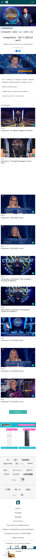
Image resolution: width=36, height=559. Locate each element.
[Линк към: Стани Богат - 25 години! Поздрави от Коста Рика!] (18, 153)
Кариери (18, 517)
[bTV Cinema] (25, 460)
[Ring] (29, 463)
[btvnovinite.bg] (17, 470)
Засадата (18, 551)
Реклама (18, 513)
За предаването (6, 32)
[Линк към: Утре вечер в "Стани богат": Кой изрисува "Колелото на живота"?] (18, 301)
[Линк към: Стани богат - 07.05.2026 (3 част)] (18, 332)
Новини (14, 32)
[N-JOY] (8, 489)
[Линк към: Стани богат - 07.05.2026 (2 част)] (18, 363)
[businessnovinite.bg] (29, 470)
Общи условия (18, 538)
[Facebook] (10, 546)
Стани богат (7, 28)
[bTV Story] (19, 463)
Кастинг (26, 32)
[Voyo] (6, 474)
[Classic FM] (14, 495)
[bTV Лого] (18, 502)
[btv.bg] (8, 460)
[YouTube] (24, 546)
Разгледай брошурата (26, 425)
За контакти (18, 521)
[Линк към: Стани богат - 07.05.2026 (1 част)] (18, 393)
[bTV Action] (7, 463)
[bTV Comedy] (16, 460)
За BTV (18, 509)
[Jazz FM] (28, 489)
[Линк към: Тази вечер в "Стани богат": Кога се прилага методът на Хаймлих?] (18, 271)
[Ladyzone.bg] (16, 474)
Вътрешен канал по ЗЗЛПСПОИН (18, 533)
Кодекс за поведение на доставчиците (18, 529)
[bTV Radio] (18, 489)
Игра (31, 32)
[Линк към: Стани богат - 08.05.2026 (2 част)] (18, 209)
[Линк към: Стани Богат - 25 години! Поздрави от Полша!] (18, 122)
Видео (20, 32)
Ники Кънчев (19, 96)
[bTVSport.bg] (27, 474)
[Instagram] (17, 546)
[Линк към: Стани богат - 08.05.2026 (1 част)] (18, 240)
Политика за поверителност (18, 525)
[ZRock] (22, 495)
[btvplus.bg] (6, 470)
